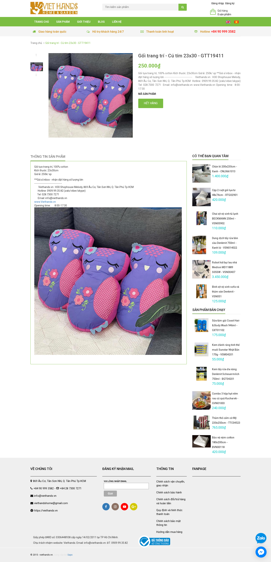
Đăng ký (229, 3)
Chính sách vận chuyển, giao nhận (170, 483)
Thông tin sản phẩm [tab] (47, 156)
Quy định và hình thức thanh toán (169, 512)
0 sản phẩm (224, 14)
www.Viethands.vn (45, 201)
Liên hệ (116, 21)
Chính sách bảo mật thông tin (168, 523)
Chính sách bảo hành (169, 492)
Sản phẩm (63, 21)
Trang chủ (41, 21)
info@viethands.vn (45, 495)
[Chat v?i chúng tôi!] (261, 552)
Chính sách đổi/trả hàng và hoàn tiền (170, 501)
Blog (101, 21)
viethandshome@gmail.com (51, 503)
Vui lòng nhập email (115, 481)
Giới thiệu (84, 21)
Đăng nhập (217, 3)
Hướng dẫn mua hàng (169, 532)
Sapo (69, 555)
